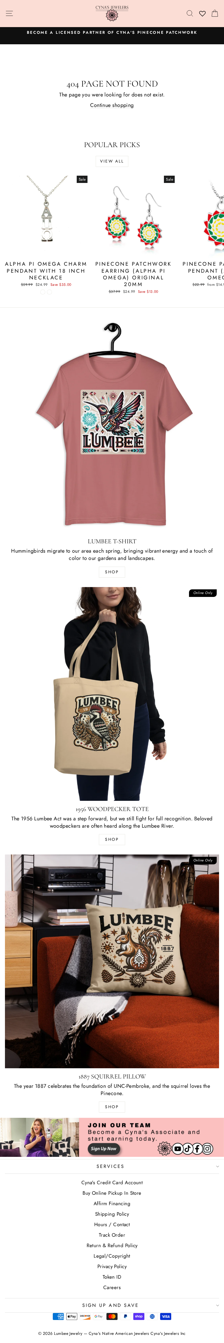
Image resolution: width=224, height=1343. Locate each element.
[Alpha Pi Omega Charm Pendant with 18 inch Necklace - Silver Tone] (43, 292)
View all (112, 161)
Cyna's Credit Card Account (112, 1182)
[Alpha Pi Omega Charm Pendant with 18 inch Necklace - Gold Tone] (49, 292)
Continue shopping (112, 105)
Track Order (112, 1234)
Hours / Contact (112, 1224)
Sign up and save (110, 1305)
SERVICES (111, 1166)
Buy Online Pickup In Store (112, 1192)
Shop (112, 572)
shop (112, 1107)
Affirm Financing (112, 1203)
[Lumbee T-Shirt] (112, 426)
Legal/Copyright (112, 1255)
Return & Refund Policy (112, 1245)
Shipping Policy (112, 1213)
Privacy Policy (112, 1266)
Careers (112, 1287)
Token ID (112, 1276)
